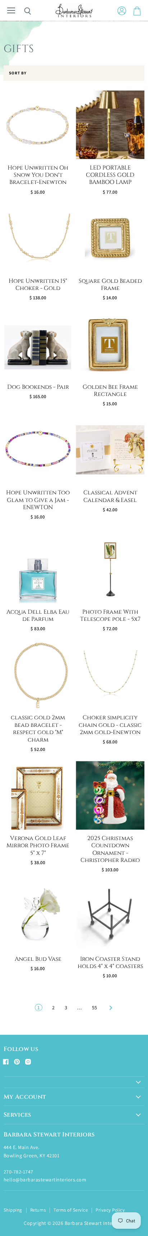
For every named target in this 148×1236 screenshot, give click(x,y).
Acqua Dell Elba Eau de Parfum (37, 615)
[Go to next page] (110, 1007)
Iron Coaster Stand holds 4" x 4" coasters (110, 962)
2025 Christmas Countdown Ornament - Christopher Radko (110, 849)
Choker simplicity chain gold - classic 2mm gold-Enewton (110, 725)
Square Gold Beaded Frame (110, 284)
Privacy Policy (110, 1210)
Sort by (18, 73)
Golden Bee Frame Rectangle (110, 390)
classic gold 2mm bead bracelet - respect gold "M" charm (38, 728)
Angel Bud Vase (38, 959)
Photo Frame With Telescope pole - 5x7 (110, 615)
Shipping (13, 1210)
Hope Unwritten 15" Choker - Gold (38, 284)
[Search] (22, 11)
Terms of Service (71, 1210)
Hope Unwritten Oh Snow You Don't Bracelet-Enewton (38, 175)
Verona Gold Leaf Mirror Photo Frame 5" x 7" (37, 846)
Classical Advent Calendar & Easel (110, 496)
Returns (38, 1210)
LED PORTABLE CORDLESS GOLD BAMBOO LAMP (110, 175)
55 (94, 1007)
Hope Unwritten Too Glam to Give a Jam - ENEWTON (38, 500)
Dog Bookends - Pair (38, 387)
